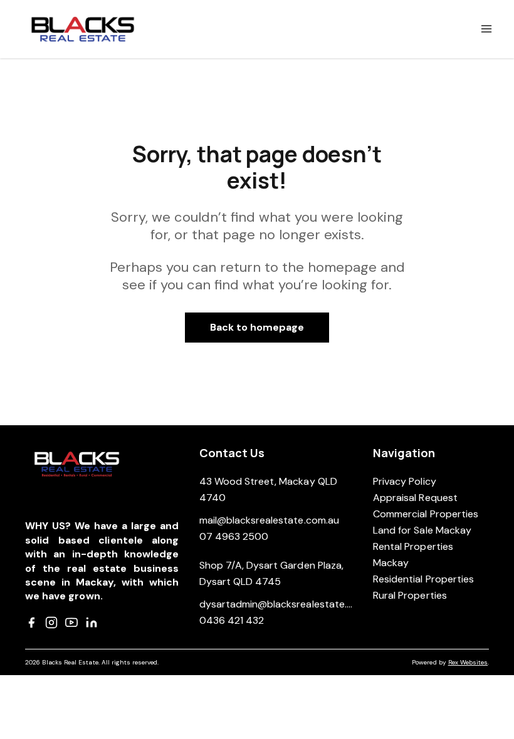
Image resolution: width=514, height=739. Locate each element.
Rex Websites (468, 662)
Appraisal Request (415, 497)
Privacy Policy (404, 481)
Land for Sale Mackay (422, 530)
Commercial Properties (425, 513)
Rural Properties (410, 595)
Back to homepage (257, 327)
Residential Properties (423, 579)
